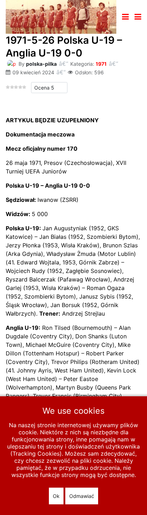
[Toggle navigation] (125, 17)
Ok (56, 496)
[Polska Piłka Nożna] (61, 16)
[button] (138, 17)
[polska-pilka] (11, 63)
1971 (101, 64)
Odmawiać (81, 496)
